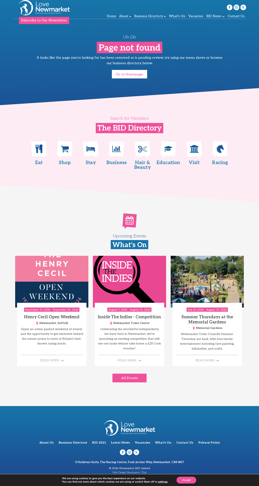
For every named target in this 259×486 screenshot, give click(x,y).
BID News (214, 16)
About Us (46, 443)
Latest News (120, 443)
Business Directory (148, 16)
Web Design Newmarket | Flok (129, 472)
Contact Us (236, 16)
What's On (177, 16)
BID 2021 (99, 443)
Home (111, 16)
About (123, 16)
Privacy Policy (209, 443)
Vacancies (195, 16)
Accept (186, 480)
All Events (129, 378)
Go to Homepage (129, 74)
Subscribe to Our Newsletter (44, 20)
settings (163, 482)
